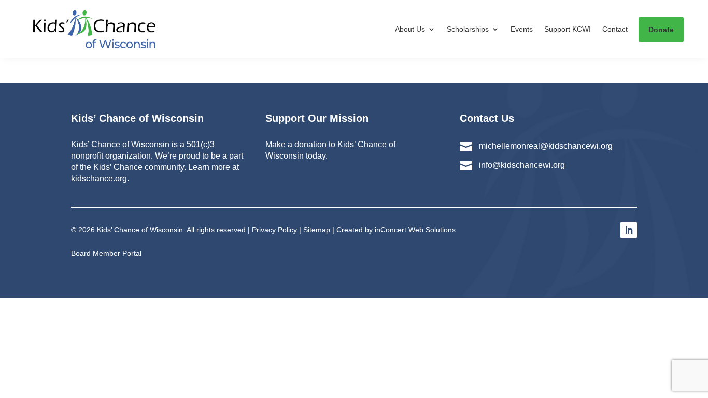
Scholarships (468, 29)
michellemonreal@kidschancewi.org (546, 145)
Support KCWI (567, 29)
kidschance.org (99, 178)
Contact (615, 29)
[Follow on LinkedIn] (628, 230)
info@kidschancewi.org (522, 165)
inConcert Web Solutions (415, 229)
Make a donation (296, 144)
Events (522, 29)
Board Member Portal (106, 253)
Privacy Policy (274, 229)
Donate (661, 29)
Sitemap (316, 229)
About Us (410, 29)
